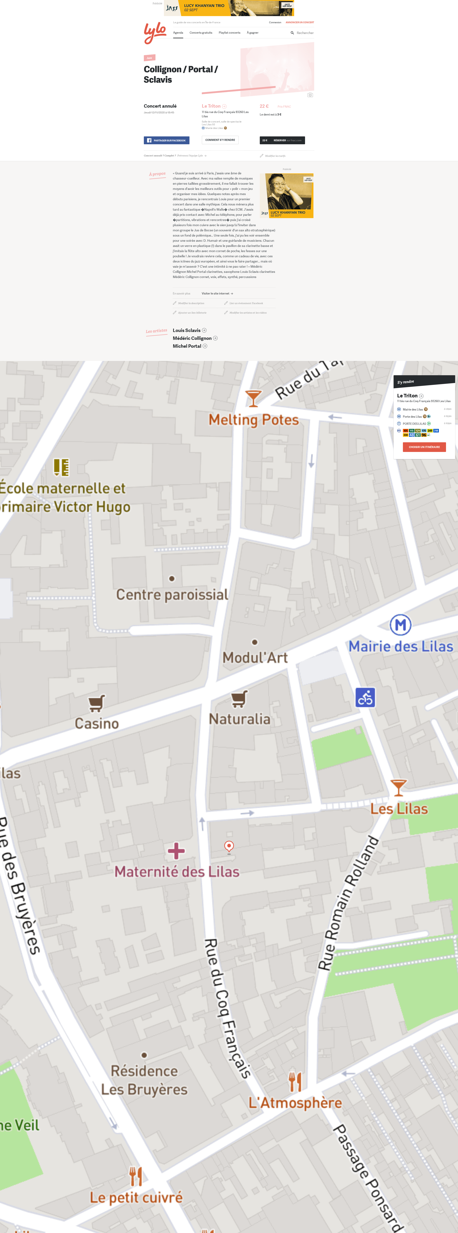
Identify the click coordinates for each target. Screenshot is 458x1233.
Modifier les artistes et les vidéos (248, 312)
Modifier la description (191, 303)
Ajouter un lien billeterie (192, 312)
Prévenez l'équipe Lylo (173, 155)
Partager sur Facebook (170, 140)
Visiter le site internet (215, 293)
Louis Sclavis (187, 330)
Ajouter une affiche (294, 95)
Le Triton (211, 106)
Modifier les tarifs (275, 156)
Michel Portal (187, 346)
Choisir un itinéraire (424, 447)
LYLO (155, 33)
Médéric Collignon (192, 338)
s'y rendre (220, 140)
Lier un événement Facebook (246, 303)
